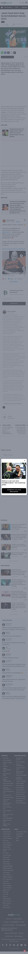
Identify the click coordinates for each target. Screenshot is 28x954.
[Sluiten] (25, 460)
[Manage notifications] (24, 951)
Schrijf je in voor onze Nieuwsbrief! (14, 490)
